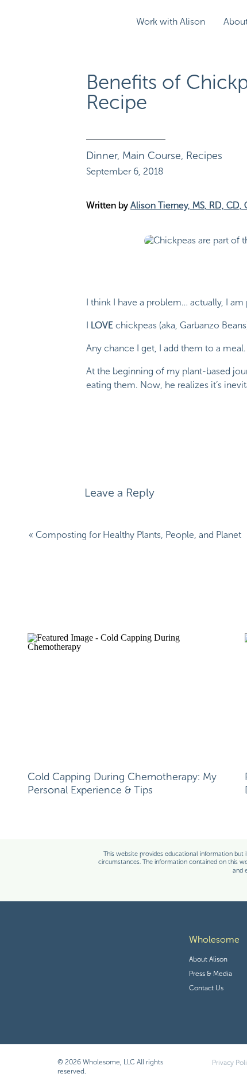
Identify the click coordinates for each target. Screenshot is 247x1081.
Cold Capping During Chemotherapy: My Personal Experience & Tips (122, 783)
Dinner (101, 155)
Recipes (204, 155)
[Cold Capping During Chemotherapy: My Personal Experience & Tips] (128, 696)
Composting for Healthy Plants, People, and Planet (138, 534)
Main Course (151, 155)
